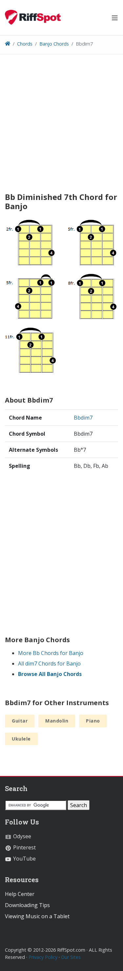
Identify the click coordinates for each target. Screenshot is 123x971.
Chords (24, 44)
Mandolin (56, 721)
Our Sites (71, 957)
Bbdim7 (83, 417)
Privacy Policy (43, 957)
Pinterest (24, 847)
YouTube (24, 858)
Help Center (19, 894)
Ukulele (21, 739)
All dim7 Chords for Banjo (49, 663)
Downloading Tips (27, 905)
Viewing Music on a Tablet (37, 916)
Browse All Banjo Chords (50, 674)
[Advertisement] (61, 125)
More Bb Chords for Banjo (50, 653)
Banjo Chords (54, 44)
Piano (93, 721)
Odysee (21, 836)
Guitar (20, 721)
